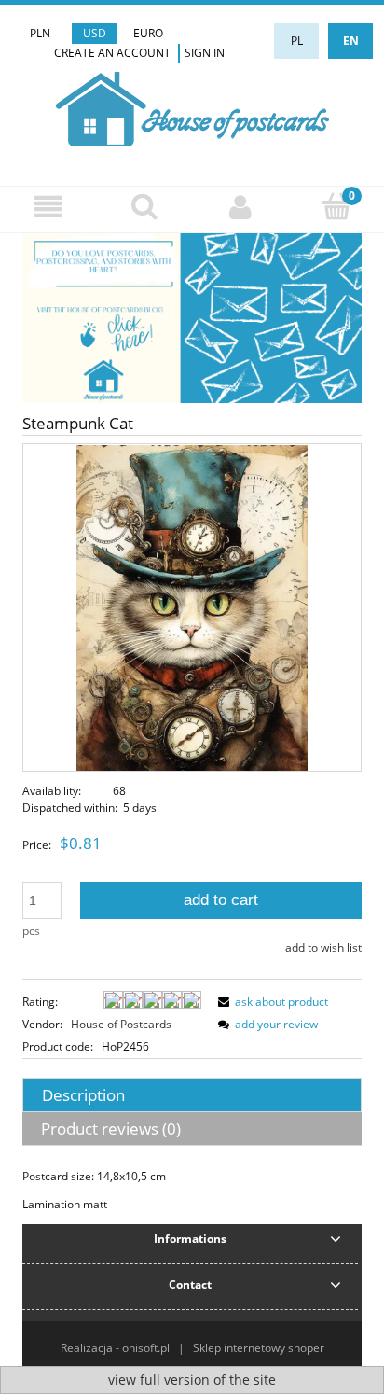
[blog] (192, 318)
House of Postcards (121, 1024)
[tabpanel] (192, 1190)
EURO (148, 33)
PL (297, 41)
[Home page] (192, 106)
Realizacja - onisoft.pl (115, 1348)
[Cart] (336, 206)
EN (351, 41)
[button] (48, 207)
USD (94, 33)
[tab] (192, 1095)
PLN (40, 33)
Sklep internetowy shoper (258, 1348)
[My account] (240, 207)
